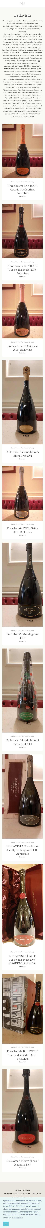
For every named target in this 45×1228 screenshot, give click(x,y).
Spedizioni (37, 1194)
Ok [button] (6, 1224)
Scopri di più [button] (17, 1218)
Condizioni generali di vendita (17, 1194)
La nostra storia (22, 1190)
